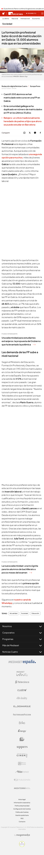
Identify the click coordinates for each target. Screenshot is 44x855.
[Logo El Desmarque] (22, 706)
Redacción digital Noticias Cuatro (14, 86)
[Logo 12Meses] (22, 763)
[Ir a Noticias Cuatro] (15, 13)
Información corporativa (22, 802)
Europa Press (35, 86)
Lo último (5, 18)
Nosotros (7, 626)
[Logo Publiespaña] (22, 780)
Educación (35, 613)
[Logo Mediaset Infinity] (22, 674)
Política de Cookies (22, 812)
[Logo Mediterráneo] (22, 788)
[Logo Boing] (22, 723)
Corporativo (8, 632)
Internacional (25, 18)
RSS (22, 818)
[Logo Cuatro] (22, 690)
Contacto (22, 821)
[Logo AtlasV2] (22, 772)
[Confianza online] (22, 846)
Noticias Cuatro (10, 651)
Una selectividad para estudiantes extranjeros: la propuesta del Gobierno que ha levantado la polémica (21, 341)
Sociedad (7, 23)
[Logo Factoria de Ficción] (22, 715)
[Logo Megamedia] (23, 835)
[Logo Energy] (22, 731)
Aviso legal (22, 799)
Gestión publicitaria (22, 815)
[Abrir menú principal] (42, 13)
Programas (7, 639)
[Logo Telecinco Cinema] (22, 755)
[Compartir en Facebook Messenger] (35, 133)
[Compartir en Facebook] (40, 133)
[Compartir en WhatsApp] (24, 133)
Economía (36, 18)
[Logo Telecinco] (22, 682)
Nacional (15, 18)
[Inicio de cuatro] (3, 13)
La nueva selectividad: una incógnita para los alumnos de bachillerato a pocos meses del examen (20, 569)
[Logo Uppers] (22, 747)
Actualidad (13, 613)
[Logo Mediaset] (22, 663)
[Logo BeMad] (22, 739)
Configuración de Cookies (22, 809)
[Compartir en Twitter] (30, 133)
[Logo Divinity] (22, 698)
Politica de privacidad (22, 806)
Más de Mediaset (10, 645)
